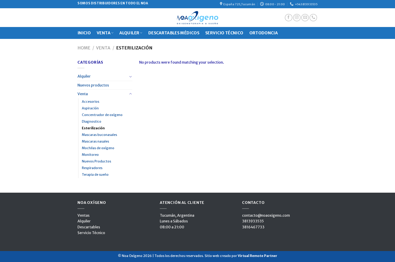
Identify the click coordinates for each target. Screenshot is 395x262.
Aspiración (90, 108)
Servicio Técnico (91, 232)
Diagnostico (91, 121)
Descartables (88, 227)
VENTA (103, 32)
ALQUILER (129, 32)
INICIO (84, 32)
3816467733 (253, 227)
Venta (103, 48)
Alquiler (84, 76)
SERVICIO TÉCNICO (224, 32)
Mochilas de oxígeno (98, 148)
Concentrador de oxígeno (102, 115)
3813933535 (253, 221)
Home (83, 48)
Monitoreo (90, 155)
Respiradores (92, 168)
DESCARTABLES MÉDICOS (173, 32)
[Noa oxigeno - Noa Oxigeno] (197, 17)
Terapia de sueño (95, 175)
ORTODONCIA (263, 32)
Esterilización (93, 128)
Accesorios (90, 102)
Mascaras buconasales (99, 135)
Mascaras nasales (95, 141)
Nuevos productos (93, 85)
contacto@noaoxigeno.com (266, 215)
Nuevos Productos (96, 161)
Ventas (83, 215)
